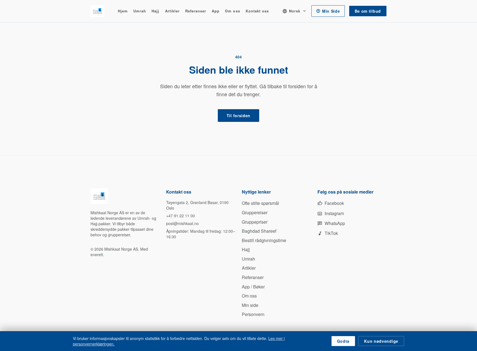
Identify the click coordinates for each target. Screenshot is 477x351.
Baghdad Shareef (259, 231)
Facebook (330, 203)
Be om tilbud (368, 11)
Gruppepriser (254, 222)
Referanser (195, 11)
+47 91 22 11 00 (180, 215)
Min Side (328, 11)
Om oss (232, 11)
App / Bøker (253, 286)
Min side (250, 305)
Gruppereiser (254, 212)
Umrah (139, 11)
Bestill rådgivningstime (264, 240)
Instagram (330, 213)
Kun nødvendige (381, 341)
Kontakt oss (257, 11)
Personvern (253, 314)
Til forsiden (238, 115)
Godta (343, 341)
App (215, 11)
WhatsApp (331, 223)
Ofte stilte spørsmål (260, 203)
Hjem (123, 11)
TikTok (327, 233)
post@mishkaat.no (182, 223)
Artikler (172, 11)
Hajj (155, 11)
